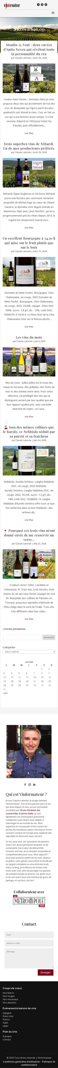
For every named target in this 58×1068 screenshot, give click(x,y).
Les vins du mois (29, 337)
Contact (7, 1039)
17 (4, 681)
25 (12, 685)
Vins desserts (9, 1002)
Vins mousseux (10, 999)
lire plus (29, 133)
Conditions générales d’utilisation (21, 1061)
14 (34, 677)
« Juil (5, 693)
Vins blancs (8, 992)
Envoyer (45, 972)
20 (27, 681)
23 (49, 681)
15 (42, 677)
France (6, 1019)
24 (4, 685)
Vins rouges (9, 996)
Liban (5, 1025)
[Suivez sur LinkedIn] (46, 4)
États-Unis (8, 1016)
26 (19, 685)
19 (19, 681)
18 (12, 681)
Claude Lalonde (23, 57)
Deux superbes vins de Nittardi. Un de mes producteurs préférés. (29, 146)
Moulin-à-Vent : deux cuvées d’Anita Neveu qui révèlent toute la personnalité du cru (29, 49)
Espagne (7, 1012)
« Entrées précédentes (14, 628)
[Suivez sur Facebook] (38, 4)
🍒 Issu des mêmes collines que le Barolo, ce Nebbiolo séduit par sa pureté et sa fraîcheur (29, 431)
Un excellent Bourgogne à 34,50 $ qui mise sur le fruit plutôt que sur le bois (29, 242)
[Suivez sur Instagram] (42, 4)
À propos (7, 1036)
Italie (5, 1022)
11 (12, 677)
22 (42, 681)
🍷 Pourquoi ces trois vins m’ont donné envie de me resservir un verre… (29, 535)
